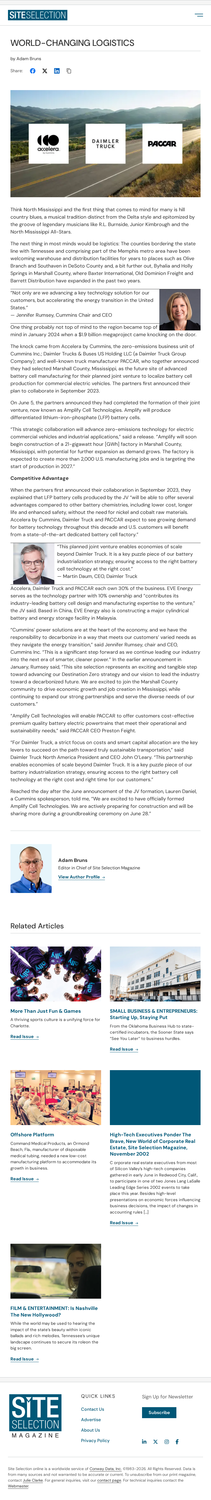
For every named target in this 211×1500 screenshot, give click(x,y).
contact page (109, 1480)
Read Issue (22, 1179)
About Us (90, 1430)
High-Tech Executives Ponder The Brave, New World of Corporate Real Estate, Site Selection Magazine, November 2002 (152, 1144)
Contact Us (92, 1409)
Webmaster (18, 1486)
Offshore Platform (32, 1134)
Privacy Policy (95, 1440)
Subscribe (159, 1412)
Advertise (91, 1420)
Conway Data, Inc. (106, 1468)
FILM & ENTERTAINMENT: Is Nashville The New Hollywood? (54, 1311)
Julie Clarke (33, 1480)
